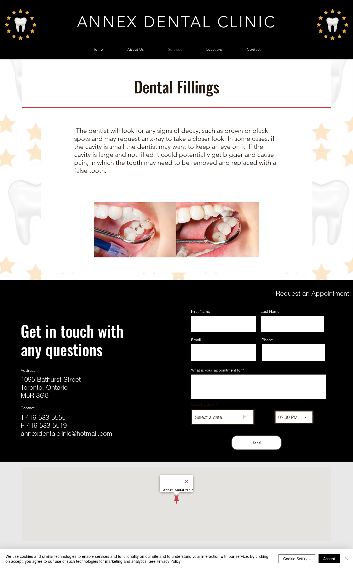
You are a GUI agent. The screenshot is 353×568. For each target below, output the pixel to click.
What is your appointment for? (217, 370)
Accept (329, 558)
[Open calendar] (246, 417)
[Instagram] (33, 455)
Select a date (205, 404)
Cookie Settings (297, 558)
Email (196, 340)
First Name (200, 311)
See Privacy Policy (165, 561)
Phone (267, 340)
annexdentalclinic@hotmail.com (66, 433)
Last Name (270, 311)
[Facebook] (24, 455)
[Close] (346, 559)
